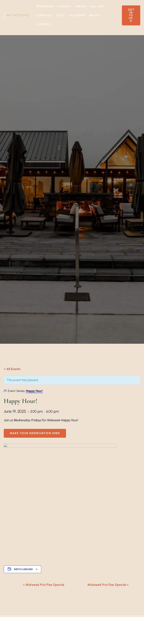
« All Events (12, 369)
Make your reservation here (35, 433)
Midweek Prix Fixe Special (43, 585)
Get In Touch (131, 15)
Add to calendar (23, 569)
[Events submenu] (71, 6)
